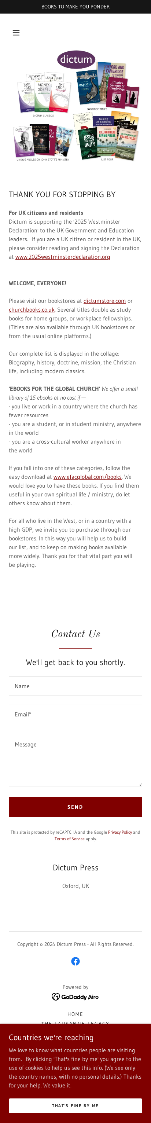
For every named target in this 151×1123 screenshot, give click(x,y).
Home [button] (75, 1014)
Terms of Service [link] (70, 838)
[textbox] (75, 686)
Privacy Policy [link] (120, 832)
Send (75, 807)
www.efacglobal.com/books (88, 476)
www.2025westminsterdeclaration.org (62, 256)
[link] (75, 961)
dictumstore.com (105, 300)
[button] (16, 32)
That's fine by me (75, 1105)
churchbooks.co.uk (32, 309)
